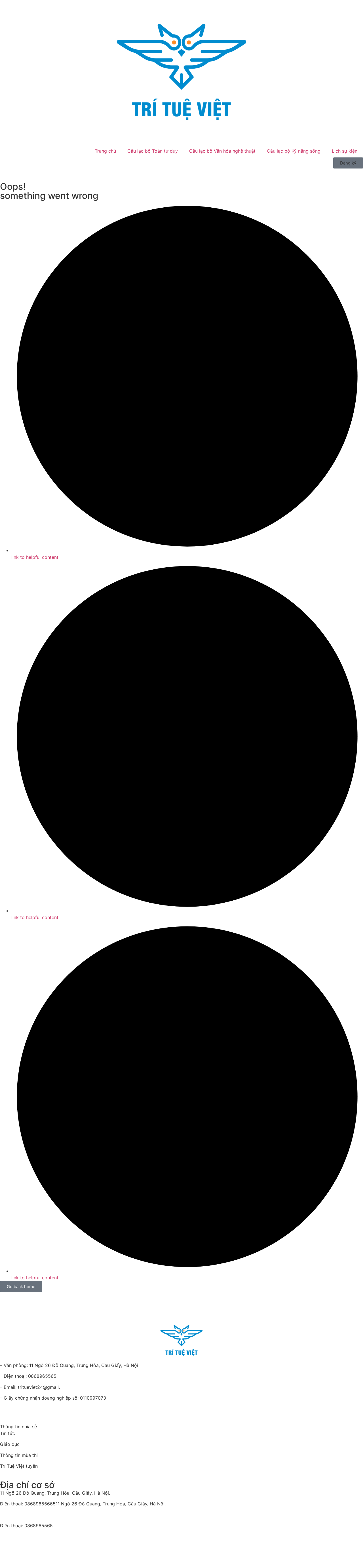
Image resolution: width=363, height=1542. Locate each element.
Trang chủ (105, 151)
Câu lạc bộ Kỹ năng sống (293, 151)
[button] (348, 162)
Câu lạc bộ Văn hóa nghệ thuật (222, 151)
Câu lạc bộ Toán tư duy (152, 151)
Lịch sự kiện (344, 151)
